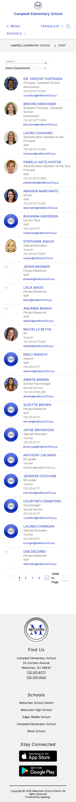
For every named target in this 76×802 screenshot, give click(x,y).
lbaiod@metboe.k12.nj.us (37, 299)
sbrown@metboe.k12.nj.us (38, 421)
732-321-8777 (36, 672)
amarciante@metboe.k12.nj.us (40, 207)
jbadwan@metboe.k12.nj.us (39, 279)
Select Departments (17, 68)
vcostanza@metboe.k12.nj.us (40, 95)
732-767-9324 (36, 677)
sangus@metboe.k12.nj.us (38, 258)
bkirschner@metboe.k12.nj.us (40, 124)
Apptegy (45, 796)
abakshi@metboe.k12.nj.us (38, 320)
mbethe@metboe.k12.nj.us (38, 345)
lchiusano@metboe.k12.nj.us (39, 153)
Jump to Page (55, 578)
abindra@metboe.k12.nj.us (38, 396)
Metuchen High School (36, 710)
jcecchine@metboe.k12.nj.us (39, 492)
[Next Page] (47, 578)
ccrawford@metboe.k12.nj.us (40, 517)
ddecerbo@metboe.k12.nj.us (40, 563)
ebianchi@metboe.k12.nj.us (39, 371)
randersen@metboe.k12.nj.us (40, 232)
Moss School (36, 731)
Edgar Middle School (36, 717)
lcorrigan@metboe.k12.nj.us (39, 543)
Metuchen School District (36, 703)
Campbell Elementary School (30, 45)
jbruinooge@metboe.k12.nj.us (40, 446)
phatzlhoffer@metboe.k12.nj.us (41, 182)
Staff (62, 45)
